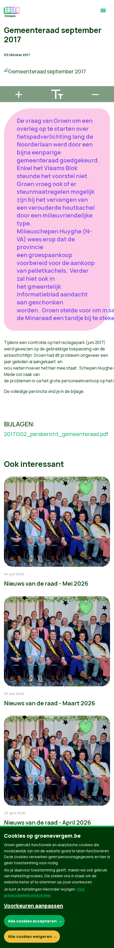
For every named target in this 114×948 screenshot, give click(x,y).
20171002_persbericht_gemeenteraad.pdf (56, 434)
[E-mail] (8, 83)
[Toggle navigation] (103, 13)
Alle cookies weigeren (30, 936)
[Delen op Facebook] (8, 53)
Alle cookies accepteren (32, 921)
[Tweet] (8, 68)
